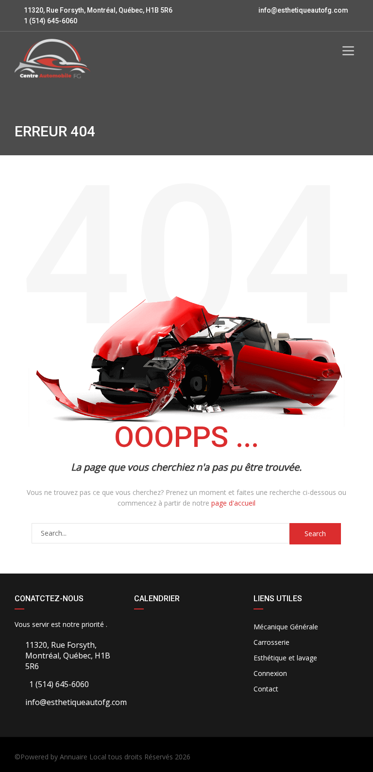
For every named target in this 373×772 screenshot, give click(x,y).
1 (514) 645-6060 (49, 21)
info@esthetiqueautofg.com (303, 10)
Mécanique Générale (286, 626)
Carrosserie (271, 642)
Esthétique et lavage (285, 657)
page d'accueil (233, 503)
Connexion (270, 673)
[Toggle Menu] (348, 51)
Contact (266, 688)
